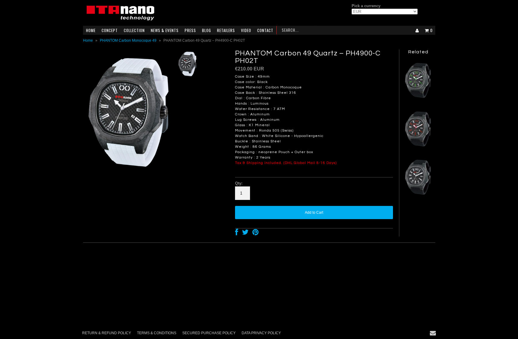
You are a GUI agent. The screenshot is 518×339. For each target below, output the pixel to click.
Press (190, 30)
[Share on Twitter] (245, 233)
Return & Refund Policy (106, 333)
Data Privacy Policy (261, 333)
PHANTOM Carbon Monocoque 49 (128, 40)
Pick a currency (366, 6)
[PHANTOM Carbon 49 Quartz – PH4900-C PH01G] (418, 99)
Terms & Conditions (156, 333)
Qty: (239, 183)
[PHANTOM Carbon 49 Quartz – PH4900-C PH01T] (418, 196)
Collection (134, 30)
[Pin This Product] (255, 233)
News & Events (165, 30)
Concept (110, 30)
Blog (206, 30)
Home (91, 30)
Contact (265, 30)
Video (246, 30)
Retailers (226, 30)
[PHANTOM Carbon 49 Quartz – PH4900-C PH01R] (418, 148)
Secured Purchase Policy (209, 333)
